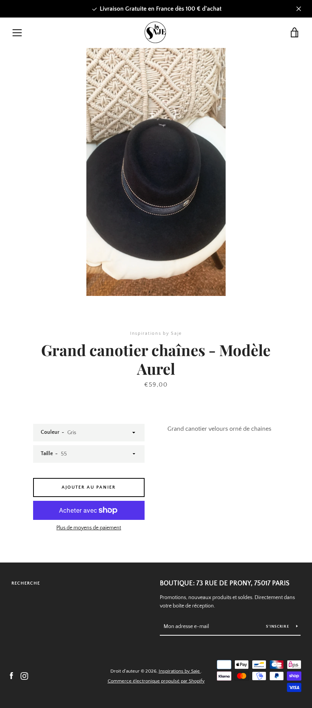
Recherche (25, 583)
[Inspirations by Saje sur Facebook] (11, 675)
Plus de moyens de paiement (88, 528)
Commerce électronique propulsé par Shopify (156, 681)
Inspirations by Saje (180, 671)
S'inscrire (278, 627)
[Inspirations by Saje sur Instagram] (24, 675)
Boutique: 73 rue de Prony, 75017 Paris (225, 583)
